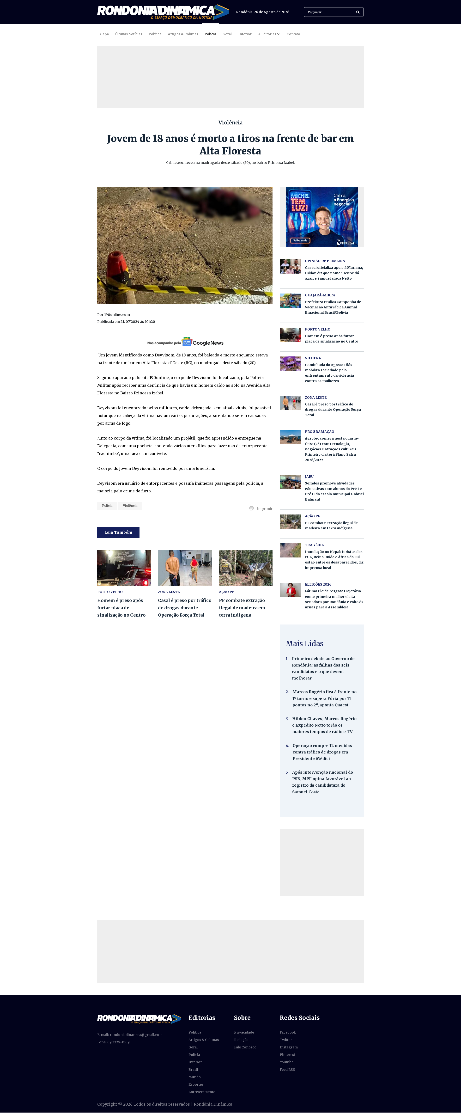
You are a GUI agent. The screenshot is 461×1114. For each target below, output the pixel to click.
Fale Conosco (245, 1047)
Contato (293, 34)
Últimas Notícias (128, 34)
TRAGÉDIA (314, 545)
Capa (104, 34)
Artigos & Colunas (183, 34)
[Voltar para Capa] (163, 12)
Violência (130, 506)
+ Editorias (267, 34)
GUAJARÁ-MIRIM (320, 295)
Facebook (288, 1032)
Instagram (289, 1047)
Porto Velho (110, 592)
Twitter (286, 1040)
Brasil (193, 1069)
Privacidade (244, 1032)
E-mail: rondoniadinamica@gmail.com (130, 1035)
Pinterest (287, 1055)
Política (155, 34)
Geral (227, 34)
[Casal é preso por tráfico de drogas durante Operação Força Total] (185, 568)
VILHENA (313, 358)
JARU (309, 476)
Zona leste (169, 592)
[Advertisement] (322, 862)
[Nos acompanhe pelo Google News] (185, 341)
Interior (245, 34)
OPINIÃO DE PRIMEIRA (325, 261)
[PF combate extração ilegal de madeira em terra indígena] (246, 568)
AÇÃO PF (226, 592)
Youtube (286, 1062)
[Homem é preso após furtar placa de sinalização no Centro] (124, 568)
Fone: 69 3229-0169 (113, 1042)
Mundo (194, 1077)
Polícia (210, 34)
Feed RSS (287, 1069)
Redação (241, 1040)
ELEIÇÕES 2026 (318, 584)
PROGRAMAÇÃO (319, 431)
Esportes (195, 1084)
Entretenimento (201, 1092)
